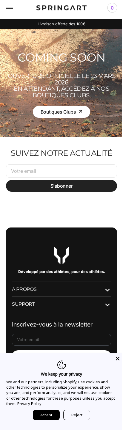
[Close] (113, 359)
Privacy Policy (42, 403)
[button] (9, 7)
